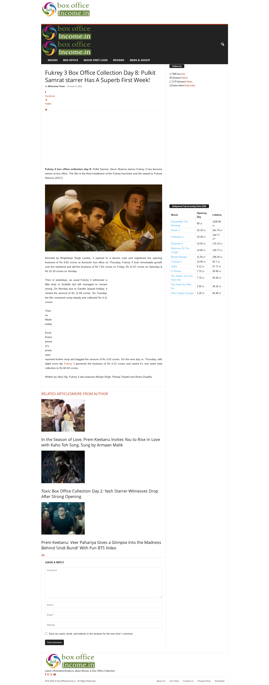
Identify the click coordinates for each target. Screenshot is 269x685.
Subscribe (189, 85)
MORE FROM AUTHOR (90, 393)
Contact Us (188, 681)
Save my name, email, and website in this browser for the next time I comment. (91, 633)
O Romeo (176, 271)
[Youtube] (54, 674)
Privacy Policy (204, 681)
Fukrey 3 (69, 363)
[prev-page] (42, 555)
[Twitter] (51, 674)
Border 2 (175, 230)
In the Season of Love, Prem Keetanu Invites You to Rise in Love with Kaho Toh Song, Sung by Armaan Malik (100, 442)
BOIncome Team (56, 86)
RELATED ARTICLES (56, 393)
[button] (222, 44)
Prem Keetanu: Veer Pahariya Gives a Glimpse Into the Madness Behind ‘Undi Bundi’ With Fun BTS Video (101, 544)
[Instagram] (48, 674)
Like (183, 74)
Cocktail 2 (176, 261)
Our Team (174, 681)
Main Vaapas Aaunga (182, 293)
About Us (161, 681)
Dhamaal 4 (176, 243)
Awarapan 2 (177, 236)
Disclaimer (220, 681)
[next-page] (44, 555)
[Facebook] (46, 674)
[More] (103, 110)
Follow (184, 77)
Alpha (174, 266)
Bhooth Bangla (179, 257)
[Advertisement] (157, 8)
